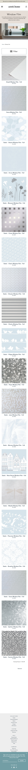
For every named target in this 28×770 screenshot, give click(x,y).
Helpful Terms (14, 741)
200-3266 (14, 83)
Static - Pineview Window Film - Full (14, 536)
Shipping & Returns (14, 738)
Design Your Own (14, 730)
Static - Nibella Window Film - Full (14, 506)
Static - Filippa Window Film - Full (13, 354)
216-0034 (14, 265)
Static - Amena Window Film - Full (14, 142)
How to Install (14, 740)
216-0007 (14, 234)
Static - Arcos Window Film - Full (14, 173)
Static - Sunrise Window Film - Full (14, 657)
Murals (14, 721)
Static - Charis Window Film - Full (14, 263)
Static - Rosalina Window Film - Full (14, 566)
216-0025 (14, 446)
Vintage (14, 724)
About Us (14, 748)
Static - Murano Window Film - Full (14, 445)
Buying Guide (14, 737)
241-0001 (14, 386)
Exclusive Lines (14, 722)
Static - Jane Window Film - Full (14, 415)
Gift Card (14, 732)
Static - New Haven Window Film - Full (14, 475)
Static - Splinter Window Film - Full (14, 627)
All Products (14, 725)
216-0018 (14, 144)
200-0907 (14, 113)
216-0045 (14, 507)
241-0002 (14, 325)
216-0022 (14, 567)
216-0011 (14, 628)
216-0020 (14, 356)
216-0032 (14, 477)
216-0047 (14, 295)
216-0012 (14, 598)
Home (3, 44)
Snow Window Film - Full (14, 112)
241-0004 (14, 658)
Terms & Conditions (14, 750)
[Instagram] (14, 767)
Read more (20, 668)
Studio (14, 717)
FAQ (14, 743)
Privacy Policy (14, 751)
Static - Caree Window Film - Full (14, 233)
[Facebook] (12, 767)
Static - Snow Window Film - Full (14, 596)
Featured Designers (14, 719)
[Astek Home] (14, 6)
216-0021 (14, 204)
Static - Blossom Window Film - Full (14, 203)
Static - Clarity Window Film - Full (14, 324)
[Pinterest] (16, 767)
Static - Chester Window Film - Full (14, 294)
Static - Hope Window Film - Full (14, 385)
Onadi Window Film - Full (14, 82)
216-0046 (14, 416)
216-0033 (14, 174)
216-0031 (14, 537)
